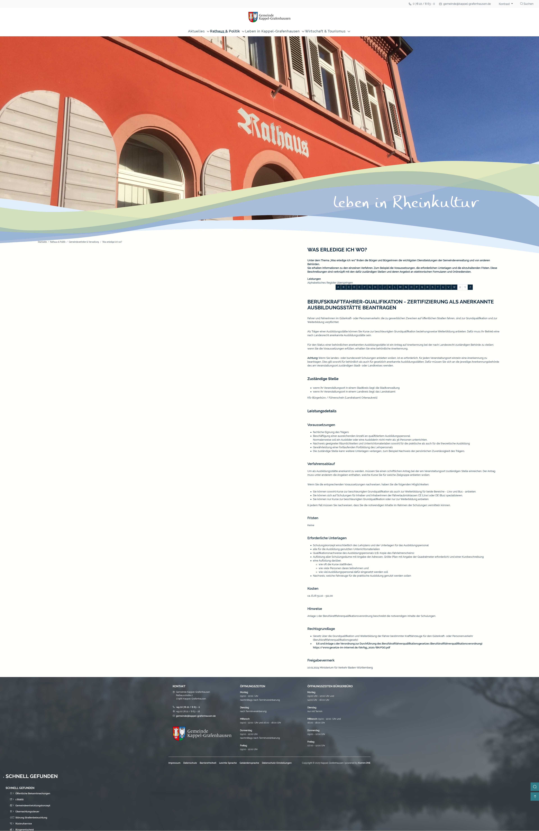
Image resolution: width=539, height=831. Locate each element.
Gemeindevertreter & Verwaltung (84, 242)
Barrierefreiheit (208, 763)
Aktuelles (196, 31)
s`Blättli (19, 799)
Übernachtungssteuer (27, 811)
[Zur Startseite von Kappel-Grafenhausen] (269, 17)
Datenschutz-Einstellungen (277, 763)
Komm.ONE (364, 763)
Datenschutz (190, 763)
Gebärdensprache (249, 763)
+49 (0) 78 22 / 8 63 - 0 (188, 707)
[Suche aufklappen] (535, 786)
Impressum (174, 763)
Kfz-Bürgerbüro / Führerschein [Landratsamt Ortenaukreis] (342, 397)
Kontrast (505, 4)
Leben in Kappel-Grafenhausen (272, 31)
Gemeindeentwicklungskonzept (32, 805)
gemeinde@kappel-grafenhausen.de (467, 3)
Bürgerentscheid (24, 829)
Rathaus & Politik (225, 31)
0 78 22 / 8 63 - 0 (424, 3)
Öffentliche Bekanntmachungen (32, 793)
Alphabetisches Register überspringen (330, 282)
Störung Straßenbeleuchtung (31, 817)
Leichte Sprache (228, 763)
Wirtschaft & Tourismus (325, 31)
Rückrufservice (23, 823)
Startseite (42, 242)
